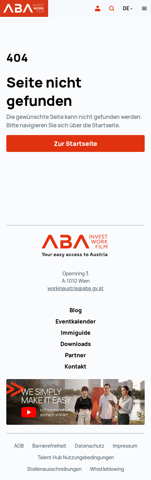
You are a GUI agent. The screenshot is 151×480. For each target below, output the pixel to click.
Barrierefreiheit (49, 445)
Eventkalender (75, 321)
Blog (76, 310)
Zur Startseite (75, 143)
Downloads (75, 344)
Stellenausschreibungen (54, 469)
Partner (75, 355)
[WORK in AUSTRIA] (75, 246)
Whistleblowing (107, 469)
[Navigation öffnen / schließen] (144, 8)
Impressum (125, 445)
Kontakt (75, 366)
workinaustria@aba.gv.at (75, 288)
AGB (19, 445)
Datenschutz (89, 445)
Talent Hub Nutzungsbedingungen (76, 457)
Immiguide (76, 333)
